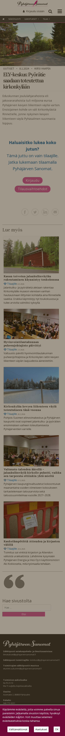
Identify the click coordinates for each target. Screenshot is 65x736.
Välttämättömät (18, 729)
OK (57, 729)
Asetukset (41, 729)
